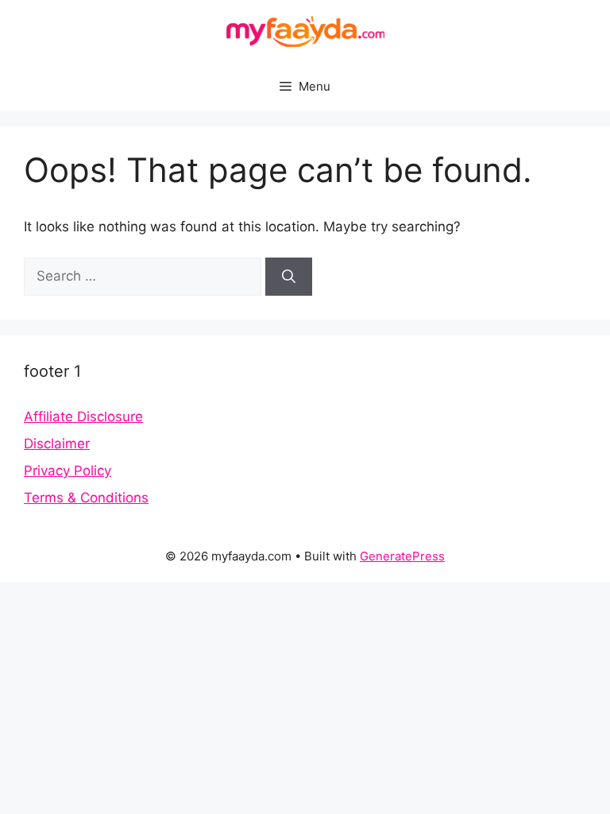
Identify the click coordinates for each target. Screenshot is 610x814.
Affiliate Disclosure (83, 416)
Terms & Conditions (86, 498)
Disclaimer (57, 444)
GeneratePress (402, 556)
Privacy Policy (67, 471)
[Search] (288, 277)
